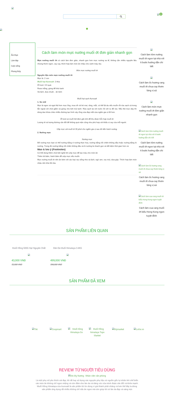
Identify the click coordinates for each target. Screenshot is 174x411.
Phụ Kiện (147, 25)
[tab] (72, 12)
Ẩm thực (14, 55)
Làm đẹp (14, 60)
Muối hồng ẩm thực (25, 25)
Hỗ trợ (33, 3)
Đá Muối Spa (54, 25)
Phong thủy (16, 71)
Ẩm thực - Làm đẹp (45, 3)
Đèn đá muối (86, 25)
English (144, 3)
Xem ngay (151, 72)
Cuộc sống (15, 66)
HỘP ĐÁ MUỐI (118, 25)
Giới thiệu (24, 3)
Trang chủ (15, 3)
